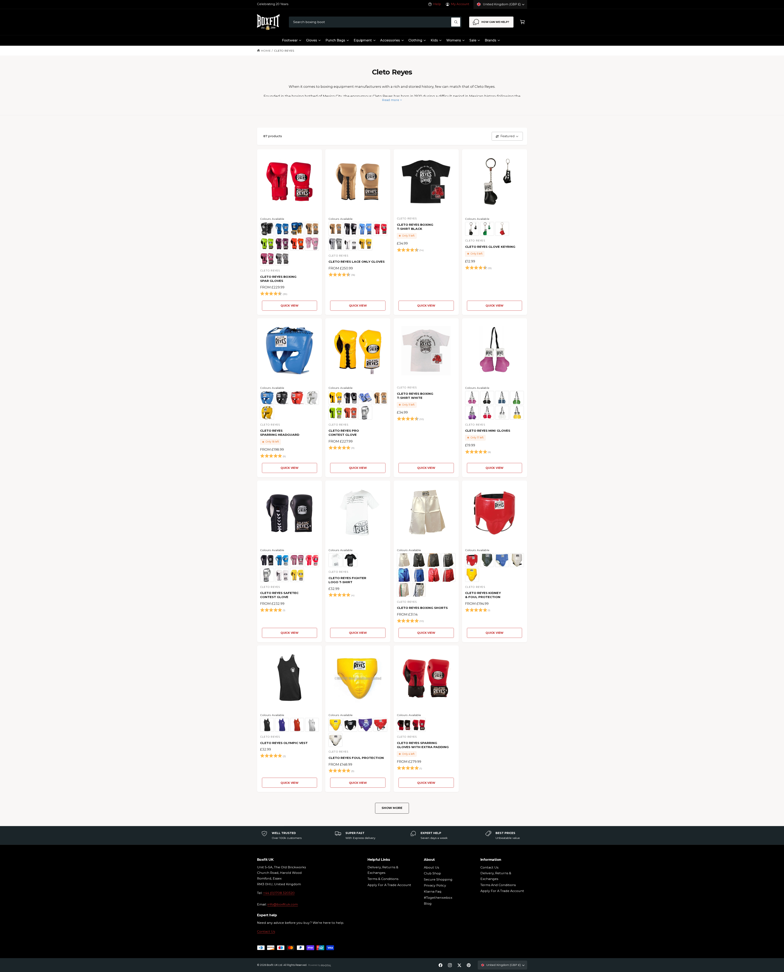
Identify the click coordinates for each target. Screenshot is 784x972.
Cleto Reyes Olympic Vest (284, 743)
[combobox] (375, 22)
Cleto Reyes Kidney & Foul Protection (483, 595)
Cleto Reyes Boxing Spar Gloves (278, 279)
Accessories (390, 40)
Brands (490, 40)
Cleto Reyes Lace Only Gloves (357, 262)
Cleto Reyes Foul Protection (356, 758)
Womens (453, 40)
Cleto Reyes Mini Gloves (487, 431)
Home (266, 50)
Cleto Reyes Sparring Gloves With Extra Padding (423, 745)
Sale (472, 40)
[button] (522, 22)
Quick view (289, 305)
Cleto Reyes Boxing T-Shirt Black (415, 227)
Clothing (415, 40)
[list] (392, 835)
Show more (392, 808)
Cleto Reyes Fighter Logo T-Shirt (347, 580)
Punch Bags (335, 40)
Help (437, 4)
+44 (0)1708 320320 (279, 893)
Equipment (363, 40)
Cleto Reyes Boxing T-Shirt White (415, 396)
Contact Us (266, 931)
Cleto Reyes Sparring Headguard (279, 433)
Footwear (290, 40)
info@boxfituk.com (282, 904)
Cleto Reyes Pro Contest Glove (344, 433)
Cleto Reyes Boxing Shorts (422, 608)
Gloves (311, 40)
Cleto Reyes (284, 50)
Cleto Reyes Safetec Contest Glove (279, 595)
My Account (460, 4)
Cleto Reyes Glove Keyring (490, 247)
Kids (434, 40)
